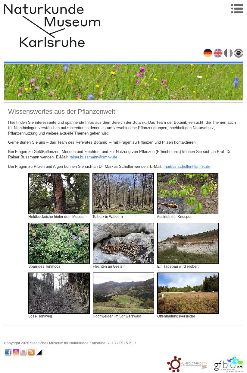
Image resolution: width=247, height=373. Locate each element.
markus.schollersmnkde (187, 166)
